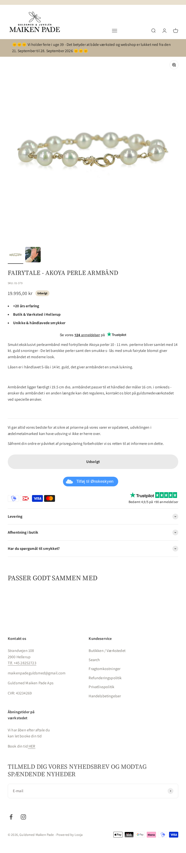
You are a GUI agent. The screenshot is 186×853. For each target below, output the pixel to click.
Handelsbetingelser (105, 696)
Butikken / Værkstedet (107, 650)
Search (94, 659)
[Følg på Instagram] (23, 817)
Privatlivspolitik (101, 686)
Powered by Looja (69, 834)
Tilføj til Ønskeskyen (94, 481)
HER (31, 746)
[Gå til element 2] (33, 255)
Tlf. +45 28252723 (22, 662)
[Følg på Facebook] (11, 817)
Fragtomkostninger (104, 668)
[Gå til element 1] (15, 255)
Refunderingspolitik (105, 677)
